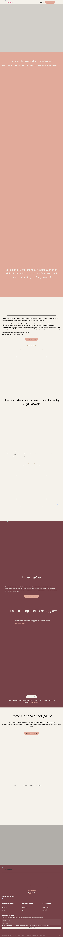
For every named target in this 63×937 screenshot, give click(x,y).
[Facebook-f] (30, 882)
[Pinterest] (35, 882)
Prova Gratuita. (35, 702)
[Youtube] (32, 882)
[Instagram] (27, 882)
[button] (57, 2)
